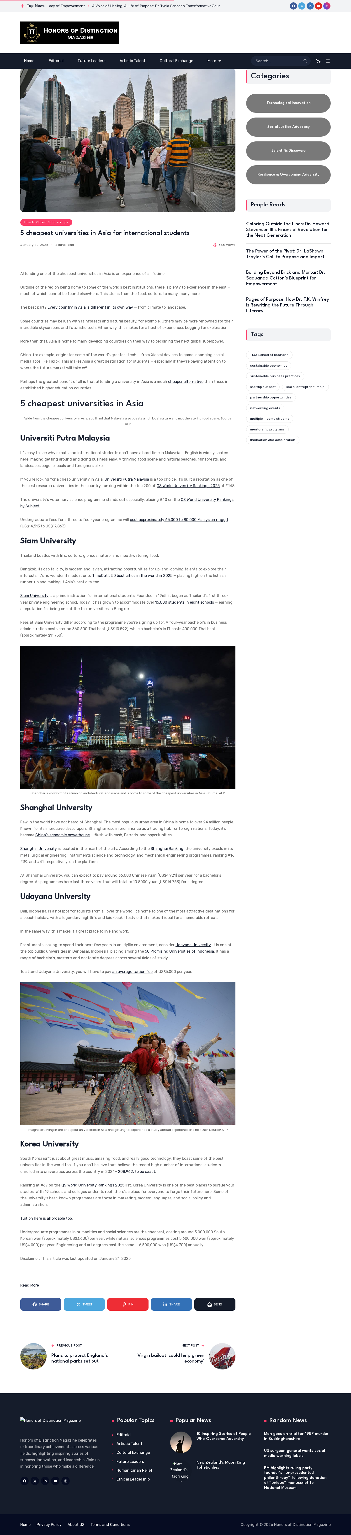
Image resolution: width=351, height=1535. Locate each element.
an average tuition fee (132, 971)
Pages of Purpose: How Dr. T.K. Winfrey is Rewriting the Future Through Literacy (287, 305)
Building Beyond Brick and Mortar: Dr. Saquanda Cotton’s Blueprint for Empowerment (285, 278)
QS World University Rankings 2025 (188, 485)
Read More (29, 1285)
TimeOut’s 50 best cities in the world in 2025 (132, 575)
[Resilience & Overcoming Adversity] (288, 174)
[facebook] (293, 6)
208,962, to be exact (136, 1171)
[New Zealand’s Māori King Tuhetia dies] (181, 1471)
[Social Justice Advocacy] (288, 127)
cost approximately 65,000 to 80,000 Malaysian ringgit (179, 519)
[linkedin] (310, 6)
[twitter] (301, 6)
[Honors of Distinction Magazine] (69, 32)
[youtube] (318, 6)
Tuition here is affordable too (46, 1218)
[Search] (305, 61)
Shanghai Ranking (167, 848)
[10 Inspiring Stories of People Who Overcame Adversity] (181, 1442)
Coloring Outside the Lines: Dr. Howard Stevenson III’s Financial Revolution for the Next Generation (287, 230)
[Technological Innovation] (288, 103)
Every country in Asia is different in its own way (90, 307)
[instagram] (326, 6)
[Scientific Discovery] (288, 151)
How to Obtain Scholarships (46, 222)
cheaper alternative (185, 381)
